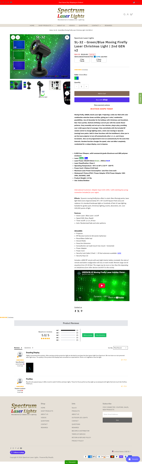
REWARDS (108, 25)
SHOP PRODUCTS (45, 25)
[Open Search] (124, 14)
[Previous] (38, 2)
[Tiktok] (8, 2)
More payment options (102, 105)
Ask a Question (100, 335)
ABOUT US (61, 25)
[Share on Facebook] (75, 311)
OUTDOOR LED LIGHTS (80, 418)
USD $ (137, 2)
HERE (119, 253)
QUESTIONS (83, 25)
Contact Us (140, 98)
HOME (32, 25)
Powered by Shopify (46, 457)
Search (74, 408)
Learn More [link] (104, 57)
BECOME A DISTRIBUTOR (80, 431)
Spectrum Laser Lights (30, 457)
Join (117, 420)
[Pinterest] (6, 2)
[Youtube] (11, 2)
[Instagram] (3, 2)
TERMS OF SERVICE (78, 434)
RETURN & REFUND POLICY (81, 437)
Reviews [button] (17, 348)
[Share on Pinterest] (81, 311)
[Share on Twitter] (78, 311)
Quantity (77, 82)
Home (51, 30)
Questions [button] (28, 348)
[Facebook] (1, 2)
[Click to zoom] (67, 37)
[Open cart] (131, 14)
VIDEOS (72, 25)
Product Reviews (71, 323)
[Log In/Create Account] (128, 14)
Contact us (78, 307)
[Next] (104, 2)
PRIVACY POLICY (78, 441)
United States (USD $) (122, 451)
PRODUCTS (76, 411)
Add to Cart (102, 93)
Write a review (88, 335)
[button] (67, 330)
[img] (20, 360)
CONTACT (95, 25)
